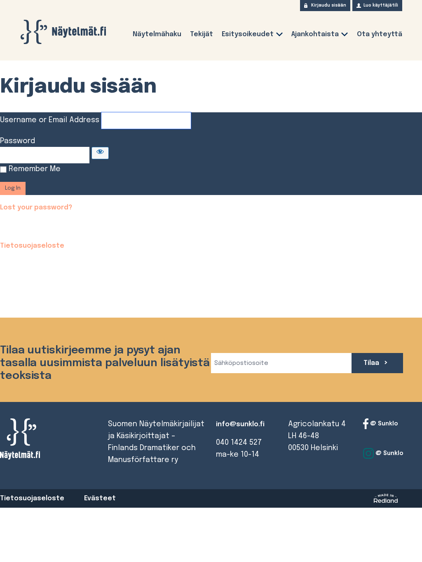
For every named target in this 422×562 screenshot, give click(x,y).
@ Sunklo (383, 424)
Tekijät (201, 34)
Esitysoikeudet (248, 34)
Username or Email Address (49, 120)
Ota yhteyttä (379, 34)
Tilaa (372, 363)
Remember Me (35, 169)
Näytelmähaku (157, 34)
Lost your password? (36, 207)
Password (17, 141)
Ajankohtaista (315, 34)
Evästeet (100, 498)
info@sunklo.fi (240, 424)
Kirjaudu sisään (328, 5)
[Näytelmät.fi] (63, 32)
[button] (279, 36)
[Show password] (100, 153)
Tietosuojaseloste (32, 245)
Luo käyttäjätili (380, 5)
